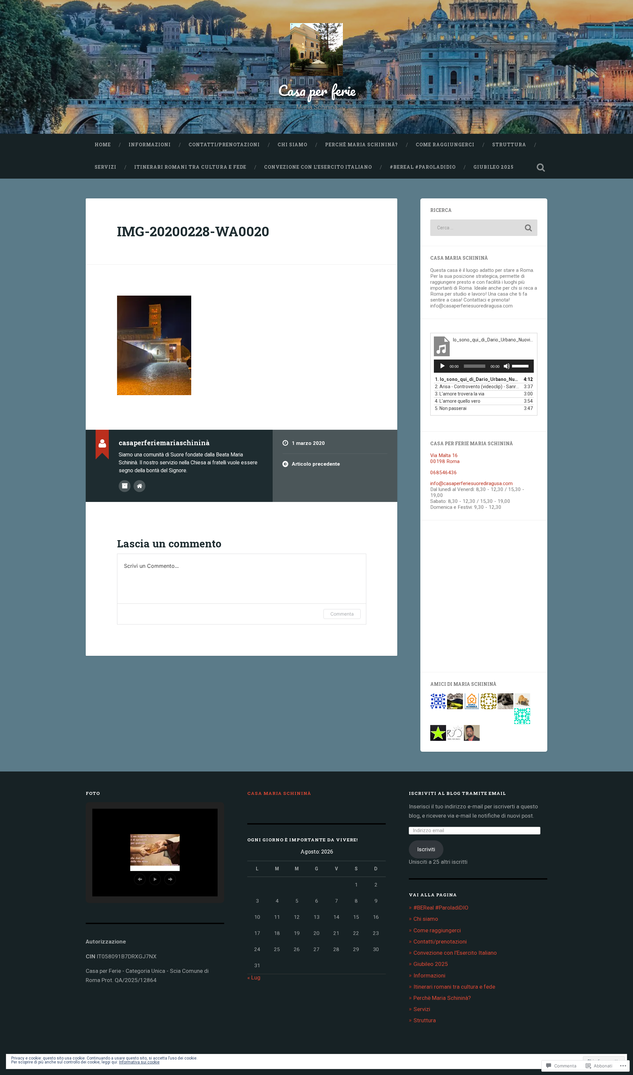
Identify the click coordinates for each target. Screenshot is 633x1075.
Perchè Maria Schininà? (361, 145)
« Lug (253, 977)
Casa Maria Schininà (279, 793)
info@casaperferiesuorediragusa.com (471, 483)
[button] (140, 879)
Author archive (125, 486)
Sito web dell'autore (139, 486)
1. (477, 379)
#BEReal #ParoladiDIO (423, 167)
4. (457, 401)
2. (477, 386)
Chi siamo (292, 145)
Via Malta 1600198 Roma (445, 458)
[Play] (442, 366)
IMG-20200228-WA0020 (193, 231)
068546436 (443, 473)
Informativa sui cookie (139, 1062)
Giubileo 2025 (493, 167)
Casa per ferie (316, 90)
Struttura (509, 145)
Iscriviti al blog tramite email (457, 793)
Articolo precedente (316, 464)
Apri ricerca (540, 167)
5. (451, 408)
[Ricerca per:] (483, 227)
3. (459, 393)
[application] (484, 366)
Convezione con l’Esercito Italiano (318, 167)
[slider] (521, 365)
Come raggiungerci (445, 145)
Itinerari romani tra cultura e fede (190, 167)
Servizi (105, 167)
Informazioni (150, 145)
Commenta (342, 614)
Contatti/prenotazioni (224, 145)
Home (103, 145)
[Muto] (506, 366)
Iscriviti (426, 849)
